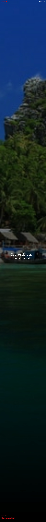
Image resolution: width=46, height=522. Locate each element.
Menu (44, 1)
